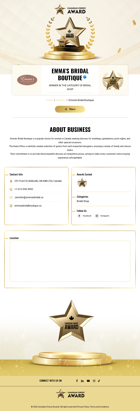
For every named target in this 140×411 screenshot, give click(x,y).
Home (49, 100)
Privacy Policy (83, 407)
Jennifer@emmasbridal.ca (28, 197)
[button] (70, 109)
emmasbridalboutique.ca (27, 205)
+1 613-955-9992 (23, 189)
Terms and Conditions (99, 407)
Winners (60, 100)
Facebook (87, 216)
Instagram (104, 216)
